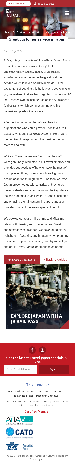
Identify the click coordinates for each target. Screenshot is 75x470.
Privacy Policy (51, 401)
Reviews (35, 401)
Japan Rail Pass (23, 395)
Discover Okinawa (47, 395)
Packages (43, 391)
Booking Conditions (41, 405)
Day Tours (58, 391)
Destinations (16, 391)
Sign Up (54, 369)
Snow (30, 391)
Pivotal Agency (37, 459)
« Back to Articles (55, 260)
